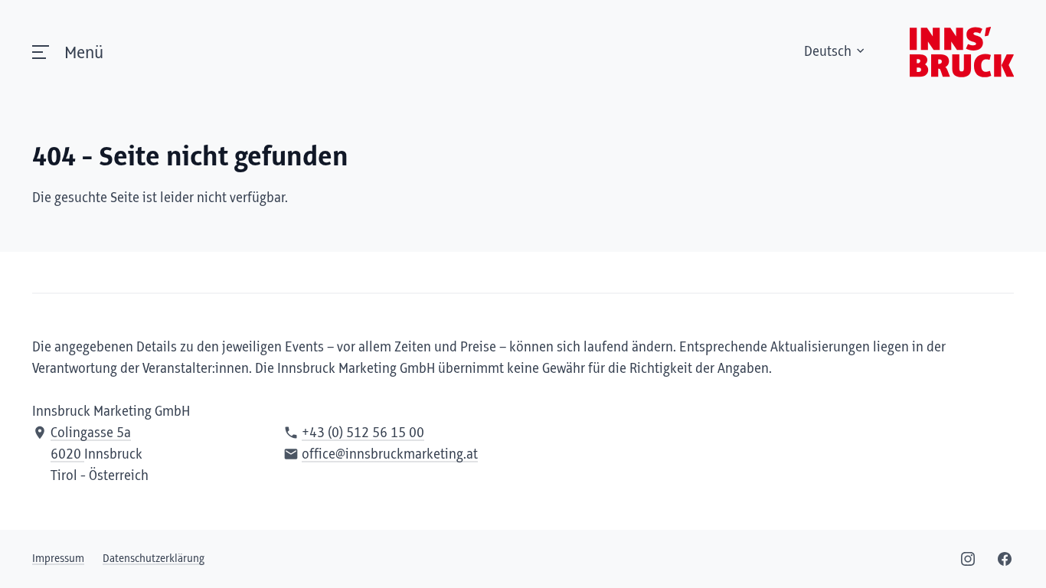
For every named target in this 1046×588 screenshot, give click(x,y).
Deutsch (828, 52)
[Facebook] (1004, 559)
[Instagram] (968, 559)
